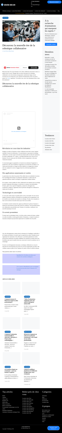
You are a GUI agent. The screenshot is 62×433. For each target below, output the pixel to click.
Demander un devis (51, 44)
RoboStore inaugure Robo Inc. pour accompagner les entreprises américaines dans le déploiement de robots (51, 75)
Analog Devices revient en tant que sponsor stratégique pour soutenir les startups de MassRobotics (51, 83)
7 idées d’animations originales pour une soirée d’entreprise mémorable (29, 301)
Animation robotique (29, 13)
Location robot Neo (49, 141)
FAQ (43, 421)
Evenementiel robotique (20, 13)
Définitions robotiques (6, 10)
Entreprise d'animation (7, 410)
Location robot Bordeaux (27, 411)
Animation (44, 395)
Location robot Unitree (50, 138)
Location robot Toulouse (27, 403)
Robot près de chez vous (38, 13)
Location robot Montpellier (28, 408)
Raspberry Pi (5, 400)
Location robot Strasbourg (28, 409)
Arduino (4, 397)
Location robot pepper (50, 143)
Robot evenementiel (6, 405)
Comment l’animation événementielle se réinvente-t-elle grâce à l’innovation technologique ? (11, 337)
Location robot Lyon (26, 401)
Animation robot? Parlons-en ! (53, 428)
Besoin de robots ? (54, 2)
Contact (45, 13)
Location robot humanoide (28, 10)
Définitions (44, 399)
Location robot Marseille (27, 399)
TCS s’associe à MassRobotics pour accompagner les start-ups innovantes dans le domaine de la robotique (28, 268)
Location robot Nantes (27, 406)
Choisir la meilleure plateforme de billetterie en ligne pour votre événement (30, 372)
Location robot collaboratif (40, 10)
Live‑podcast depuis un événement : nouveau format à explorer (11, 371)
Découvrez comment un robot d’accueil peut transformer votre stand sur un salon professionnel (30, 337)
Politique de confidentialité (48, 415)
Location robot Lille (26, 413)
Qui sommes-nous (46, 410)
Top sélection (48, 147)
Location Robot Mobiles (16, 10)
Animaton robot (48, 149)
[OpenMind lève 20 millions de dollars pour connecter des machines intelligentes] (8, 257)
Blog (59, 10)
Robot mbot (5, 402)
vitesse (8, 78)
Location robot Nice (26, 404)
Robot (3, 395)
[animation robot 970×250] (21, 62)
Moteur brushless (6, 403)
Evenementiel (5, 17)
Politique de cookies (46, 416)
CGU (43, 413)
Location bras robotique (51, 10)
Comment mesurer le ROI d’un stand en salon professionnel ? (11, 300)
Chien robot (5, 399)
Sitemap (44, 418)
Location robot (45, 402)
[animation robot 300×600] (51, 125)
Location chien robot (49, 145)
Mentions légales (46, 411)
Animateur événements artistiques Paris (11, 412)
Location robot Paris (26, 398)
